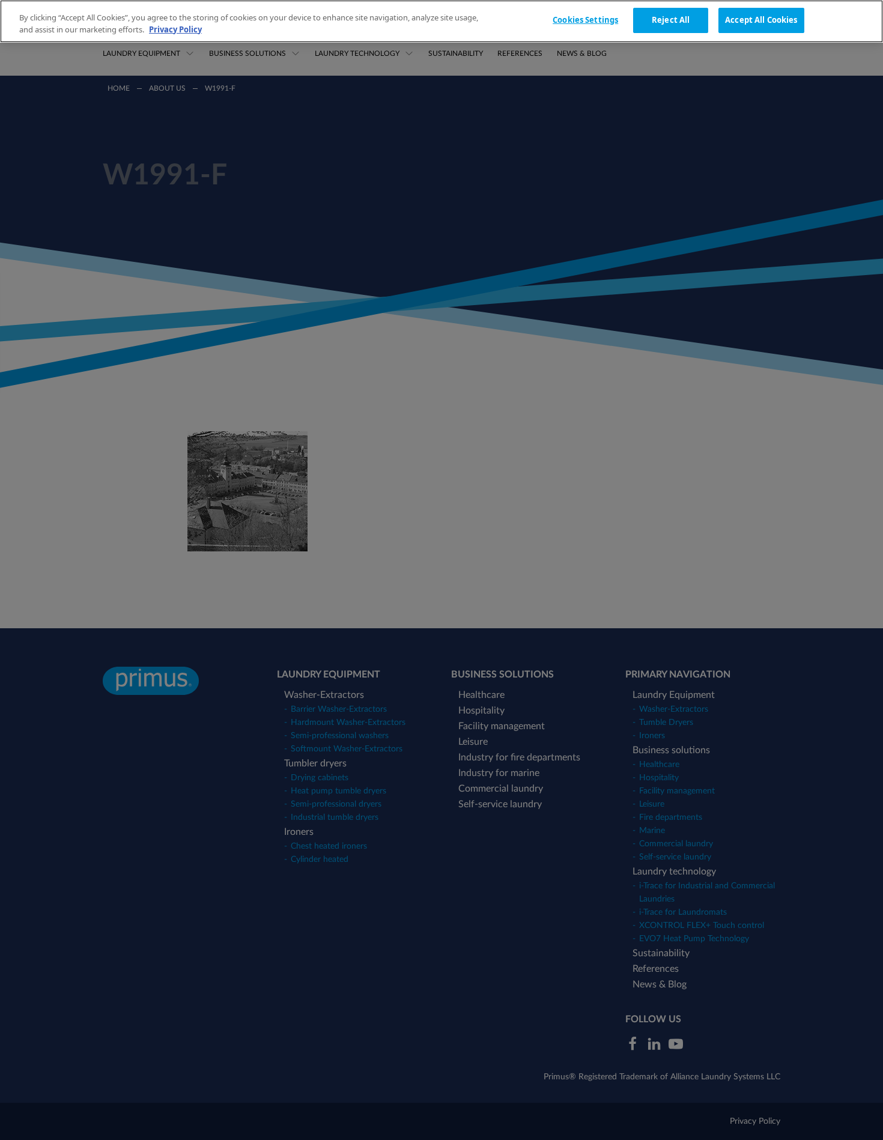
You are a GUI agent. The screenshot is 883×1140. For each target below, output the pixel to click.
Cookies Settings (585, 19)
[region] (441, 21)
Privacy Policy (175, 29)
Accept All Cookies (761, 19)
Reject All (671, 19)
